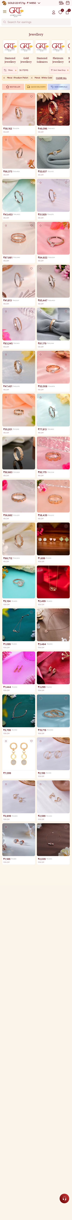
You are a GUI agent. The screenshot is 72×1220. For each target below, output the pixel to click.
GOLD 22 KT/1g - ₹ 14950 (22, 3)
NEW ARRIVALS (61, 87)
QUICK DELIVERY (38, 87)
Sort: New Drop (59, 70)
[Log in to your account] (54, 12)
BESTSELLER (15, 87)
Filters (10, 70)
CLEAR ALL (61, 78)
